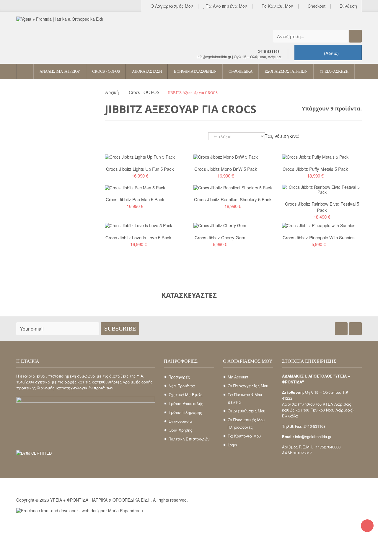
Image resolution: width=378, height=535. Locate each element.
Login (232, 445)
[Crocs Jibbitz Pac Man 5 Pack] (135, 187)
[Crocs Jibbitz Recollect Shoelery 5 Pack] (232, 187)
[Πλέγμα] (107, 137)
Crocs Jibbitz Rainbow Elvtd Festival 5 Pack (322, 207)
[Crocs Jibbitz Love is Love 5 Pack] (138, 225)
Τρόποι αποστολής (186, 403)
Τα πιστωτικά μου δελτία (245, 398)
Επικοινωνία (181, 421)
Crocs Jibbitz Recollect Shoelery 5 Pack (233, 199)
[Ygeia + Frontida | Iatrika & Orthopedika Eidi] (71, 35)
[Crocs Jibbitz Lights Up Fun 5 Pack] (140, 156)
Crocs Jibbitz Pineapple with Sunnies (319, 237)
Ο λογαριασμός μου (171, 6)
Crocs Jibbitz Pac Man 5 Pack (135, 199)
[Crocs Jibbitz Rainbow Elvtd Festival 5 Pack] (322, 189)
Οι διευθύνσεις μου (246, 411)
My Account (238, 377)
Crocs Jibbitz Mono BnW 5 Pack (225, 169)
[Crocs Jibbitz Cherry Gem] (219, 225)
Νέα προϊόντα (182, 385)
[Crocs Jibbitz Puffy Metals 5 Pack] (315, 156)
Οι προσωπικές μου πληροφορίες (246, 423)
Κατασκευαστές (189, 295)
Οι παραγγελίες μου (248, 385)
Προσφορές (179, 377)
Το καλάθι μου (276, 6)
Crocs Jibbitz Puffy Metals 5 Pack (315, 169)
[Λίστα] (116, 137)
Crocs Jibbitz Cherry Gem (220, 237)
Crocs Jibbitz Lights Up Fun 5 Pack (140, 169)
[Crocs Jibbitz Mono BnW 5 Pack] (225, 156)
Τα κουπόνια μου (244, 436)
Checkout (316, 6)
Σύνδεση (348, 6)
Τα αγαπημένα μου (226, 6)
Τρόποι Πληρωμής (185, 412)
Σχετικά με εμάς (185, 394)
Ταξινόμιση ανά (282, 136)
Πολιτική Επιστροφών (189, 439)
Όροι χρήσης (180, 430)
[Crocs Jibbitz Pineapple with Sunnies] (318, 225)
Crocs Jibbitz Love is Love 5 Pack (138, 237)
